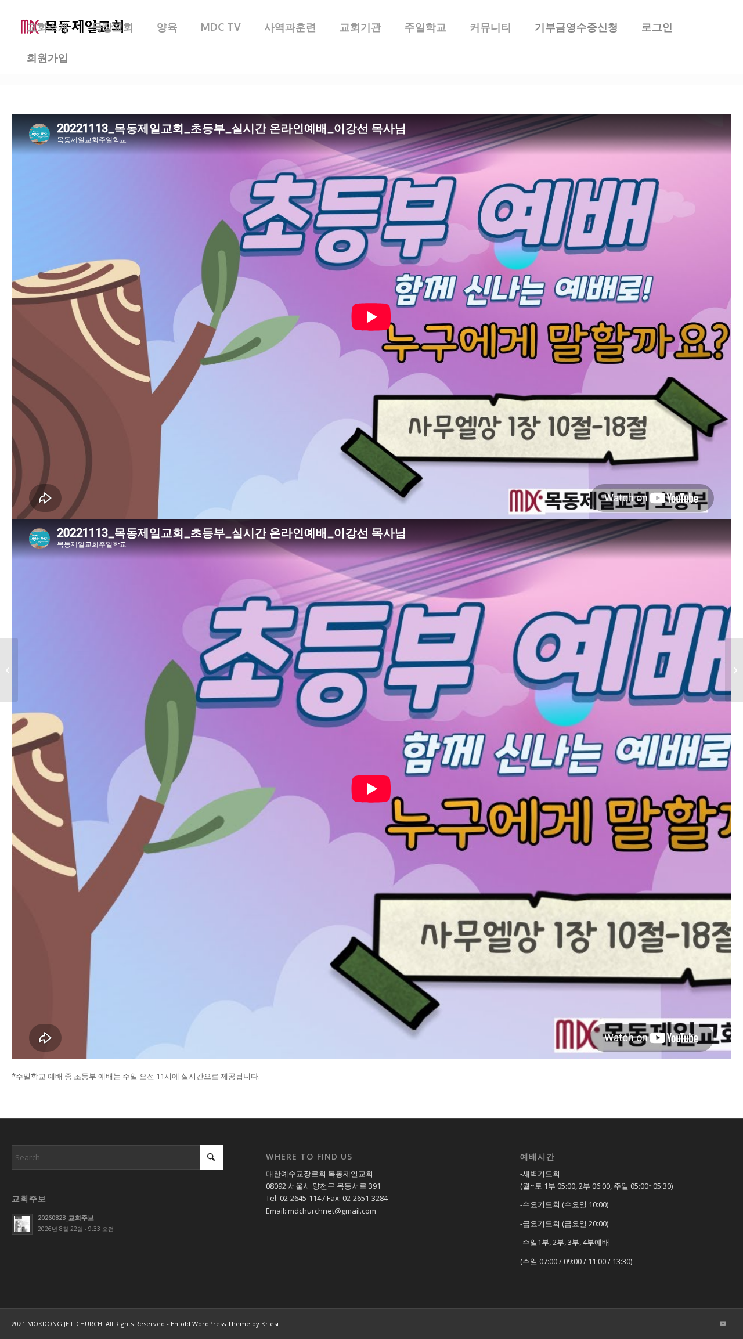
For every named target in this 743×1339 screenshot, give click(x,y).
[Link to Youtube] (722, 1323)
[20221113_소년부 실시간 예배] (734, 670)
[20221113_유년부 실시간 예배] (9, 670)
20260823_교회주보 (66, 1217)
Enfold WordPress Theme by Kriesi (225, 1323)
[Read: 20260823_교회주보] (22, 1224)
